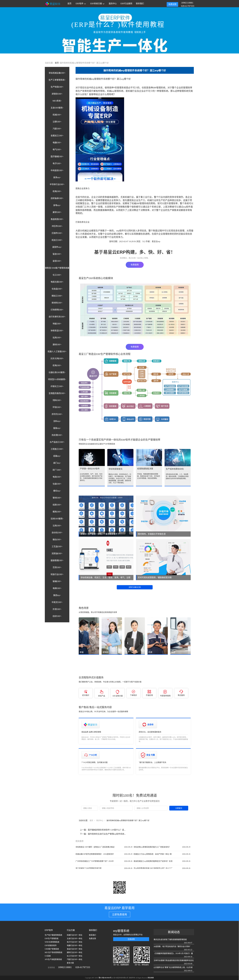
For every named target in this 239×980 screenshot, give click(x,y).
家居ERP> (57, 261)
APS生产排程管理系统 (53, 959)
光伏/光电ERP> (57, 358)
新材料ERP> (57, 303)
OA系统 (48, 956)
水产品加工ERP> (57, 442)
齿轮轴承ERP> (57, 198)
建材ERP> (57, 344)
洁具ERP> (57, 526)
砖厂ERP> (57, 470)
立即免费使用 (119, 914)
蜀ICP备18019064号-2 (106, 978)
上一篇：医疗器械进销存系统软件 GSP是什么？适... (102, 830)
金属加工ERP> (57, 136)
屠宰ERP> (57, 212)
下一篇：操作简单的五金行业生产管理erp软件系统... (103, 834)
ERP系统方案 (96, 3)
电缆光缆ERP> (57, 282)
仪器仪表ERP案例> (57, 372)
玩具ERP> (57, 338)
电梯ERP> (57, 588)
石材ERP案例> (57, 519)
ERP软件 (79, 3)
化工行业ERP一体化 (74, 956)
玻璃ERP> (57, 581)
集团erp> (57, 595)
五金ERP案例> (57, 108)
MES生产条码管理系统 (53, 952)
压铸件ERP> (57, 233)
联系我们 (140, 3)
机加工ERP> (57, 240)
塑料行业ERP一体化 (74, 952)
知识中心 (99, 820)
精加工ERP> (57, 296)
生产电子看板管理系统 (53, 935)
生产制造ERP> (57, 87)
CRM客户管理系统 (52, 949)
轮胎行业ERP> (57, 574)
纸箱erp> (57, 456)
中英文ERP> (57, 602)
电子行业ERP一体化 (74, 942)
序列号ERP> (57, 414)
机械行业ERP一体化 (74, 935)
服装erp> (57, 428)
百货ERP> (57, 567)
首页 (69, 3)
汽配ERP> (57, 129)
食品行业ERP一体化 (74, 949)
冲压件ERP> (57, 226)
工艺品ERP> (57, 546)
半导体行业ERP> (57, 184)
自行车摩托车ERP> (57, 317)
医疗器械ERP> (57, 156)
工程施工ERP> (57, 449)
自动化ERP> (57, 533)
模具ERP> (57, 512)
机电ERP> (57, 191)
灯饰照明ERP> (57, 310)
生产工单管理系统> (57, 80)
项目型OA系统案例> (57, 379)
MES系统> (57, 101)
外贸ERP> (57, 609)
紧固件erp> (57, 247)
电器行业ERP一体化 (74, 945)
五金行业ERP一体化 (74, 938)
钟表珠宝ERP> (57, 331)
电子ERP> (57, 163)
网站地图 (151, 978)
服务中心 (113, 3)
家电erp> (57, 205)
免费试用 (172, 4)
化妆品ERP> (57, 289)
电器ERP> (57, 143)
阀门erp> (57, 463)
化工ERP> (57, 275)
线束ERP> (57, 505)
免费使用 (135, 265)
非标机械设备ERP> (57, 73)
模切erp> (57, 491)
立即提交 (178, 808)
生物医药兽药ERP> (57, 393)
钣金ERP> (57, 254)
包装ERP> (57, 484)
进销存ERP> (57, 94)
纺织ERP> (57, 616)
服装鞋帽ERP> (57, 560)
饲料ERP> (57, 400)
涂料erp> (57, 421)
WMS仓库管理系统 (52, 942)
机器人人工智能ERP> (57, 351)
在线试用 (131, 939)
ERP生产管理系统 (51, 938)
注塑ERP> (57, 122)
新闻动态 (174, 932)
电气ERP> (57, 149)
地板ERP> (57, 324)
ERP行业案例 (126, 3)
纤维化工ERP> (57, 386)
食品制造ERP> (57, 219)
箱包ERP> (57, 540)
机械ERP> (57, 115)
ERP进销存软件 (51, 945)
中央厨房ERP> (57, 170)
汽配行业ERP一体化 (74, 959)
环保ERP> (57, 407)
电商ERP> (57, 477)
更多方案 (70, 963)
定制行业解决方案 (135, 587)
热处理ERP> (57, 435)
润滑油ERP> (57, 553)
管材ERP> (57, 498)
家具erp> (57, 177)
